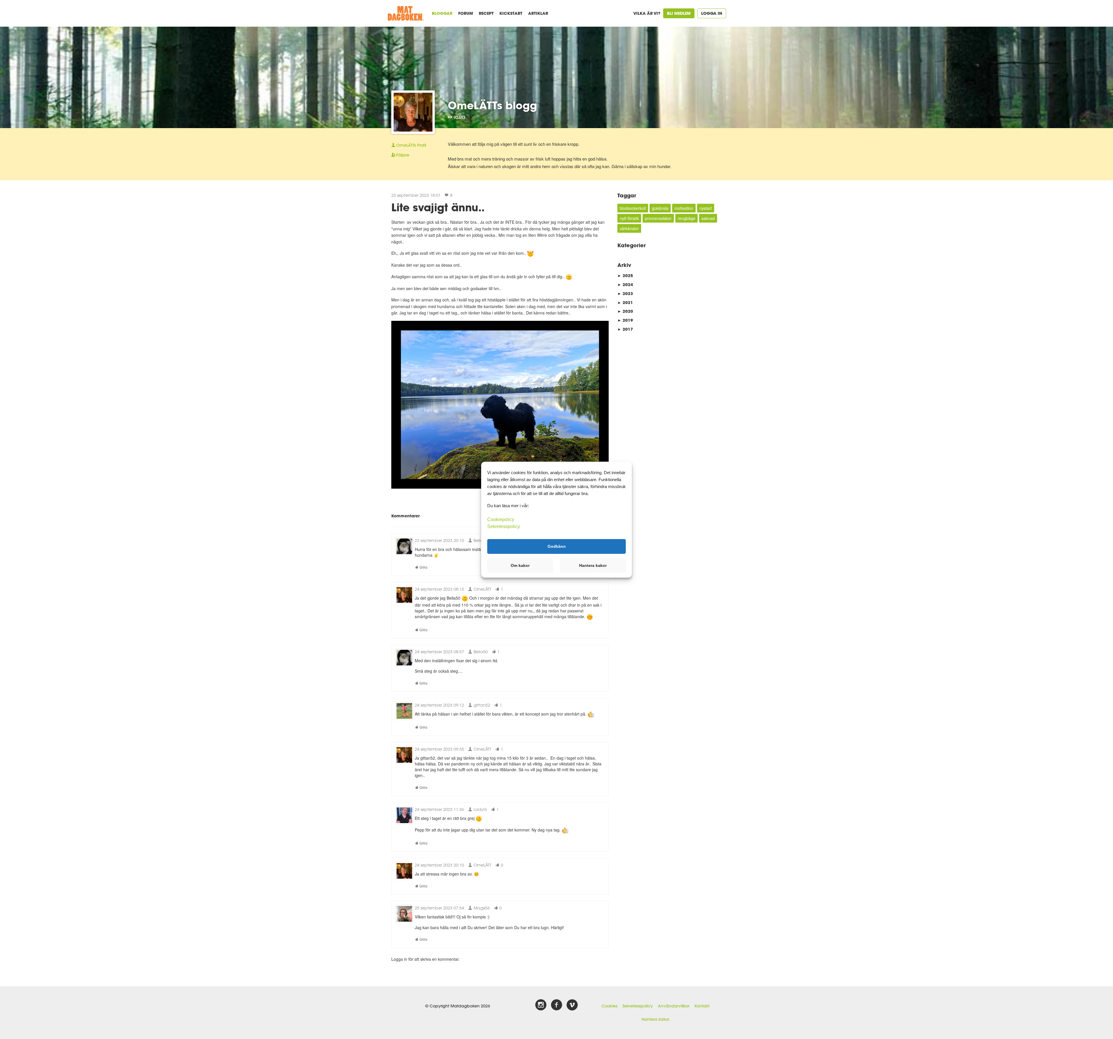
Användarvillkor (673, 1006)
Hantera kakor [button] (593, 565)
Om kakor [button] (520, 565)
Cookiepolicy (500, 519)
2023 (625, 293)
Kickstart (510, 13)
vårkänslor (629, 228)
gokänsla (660, 208)
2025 (625, 275)
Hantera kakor (655, 1019)
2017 (625, 329)
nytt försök (629, 218)
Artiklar (538, 13)
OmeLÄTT (481, 589)
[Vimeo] (572, 1005)
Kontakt (702, 1006)
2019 (625, 320)
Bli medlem (679, 13)
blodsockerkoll (633, 208)
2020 (625, 311)
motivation (683, 208)
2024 (625, 284)
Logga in (711, 13)
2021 (625, 302)
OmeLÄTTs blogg (492, 105)
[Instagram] (541, 1005)
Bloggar (442, 13)
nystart (705, 208)
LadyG (479, 809)
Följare (402, 155)
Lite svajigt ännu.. (438, 207)
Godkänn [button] (557, 546)
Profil (411, 145)
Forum (465, 13)
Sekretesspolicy (638, 1006)
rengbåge (686, 218)
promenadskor (658, 218)
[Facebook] (556, 1005)
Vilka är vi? (646, 13)
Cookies (609, 1006)
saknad (708, 218)
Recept (486, 13)
